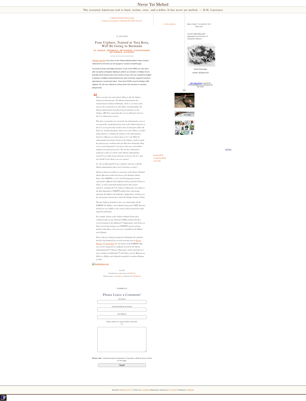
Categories (170, 24)
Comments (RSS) (159, 158)
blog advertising (196, 83)
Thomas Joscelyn (99, 60)
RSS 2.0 (132, 273)
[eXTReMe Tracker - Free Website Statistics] (3, 400)
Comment (118, 276)
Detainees (126, 50)
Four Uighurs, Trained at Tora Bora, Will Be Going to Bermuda (122, 44)
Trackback (136, 276)
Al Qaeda (100, 50)
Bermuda (112, 50)
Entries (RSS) (158, 155)
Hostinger (190, 390)
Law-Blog (145, 390)
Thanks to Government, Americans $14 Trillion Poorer (121, 21)
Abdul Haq (110, 243)
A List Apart (172, 390)
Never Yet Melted (153, 4)
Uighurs (129, 52)
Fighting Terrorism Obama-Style (122, 18)
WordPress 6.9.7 (126, 390)
